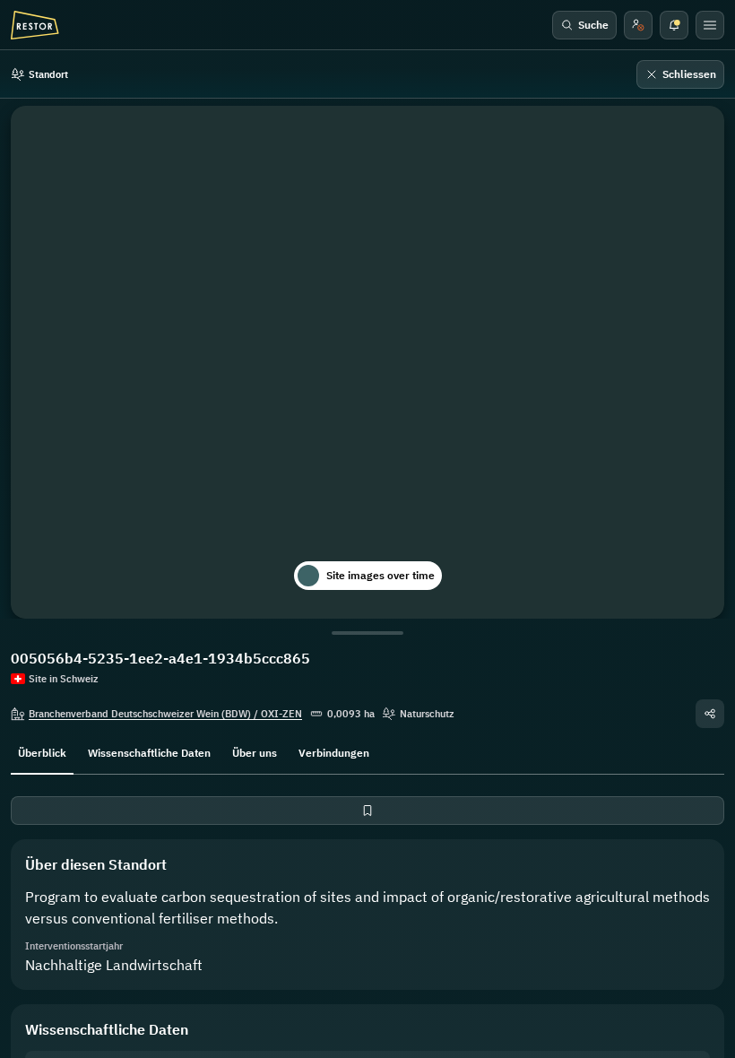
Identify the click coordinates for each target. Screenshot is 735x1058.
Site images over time (380, 575)
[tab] (42, 751)
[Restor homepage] (35, 25)
